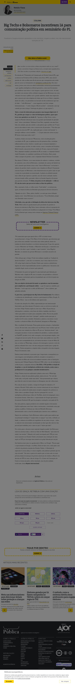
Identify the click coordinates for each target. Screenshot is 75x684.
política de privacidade (24, 678)
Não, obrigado (65, 681)
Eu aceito (9, 681)
